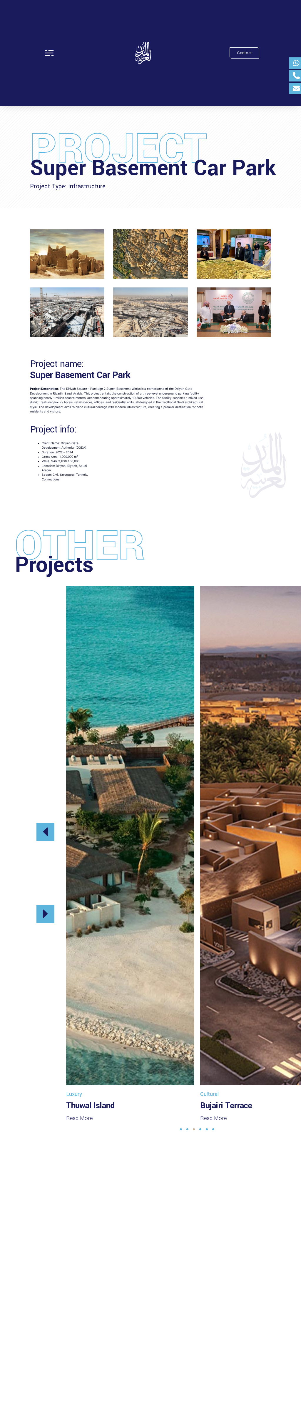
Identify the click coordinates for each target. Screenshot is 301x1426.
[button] (45, 832)
